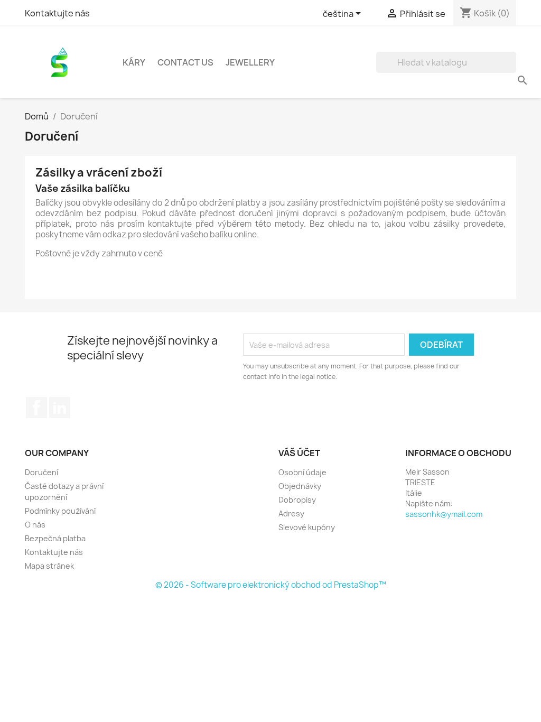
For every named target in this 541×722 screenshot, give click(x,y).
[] (512, 69)
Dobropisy (297, 500)
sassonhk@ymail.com (443, 514)
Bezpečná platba (55, 538)
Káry (134, 62)
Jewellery (250, 62)
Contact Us (185, 62)
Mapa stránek (49, 566)
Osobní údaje (302, 472)
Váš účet (299, 453)
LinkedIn (59, 407)
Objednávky (299, 486)
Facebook (36, 407)
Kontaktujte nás (57, 13)
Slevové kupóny (306, 527)
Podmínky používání (60, 511)
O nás (35, 525)
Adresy (291, 513)
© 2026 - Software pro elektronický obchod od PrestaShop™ (270, 584)
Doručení (41, 472)
